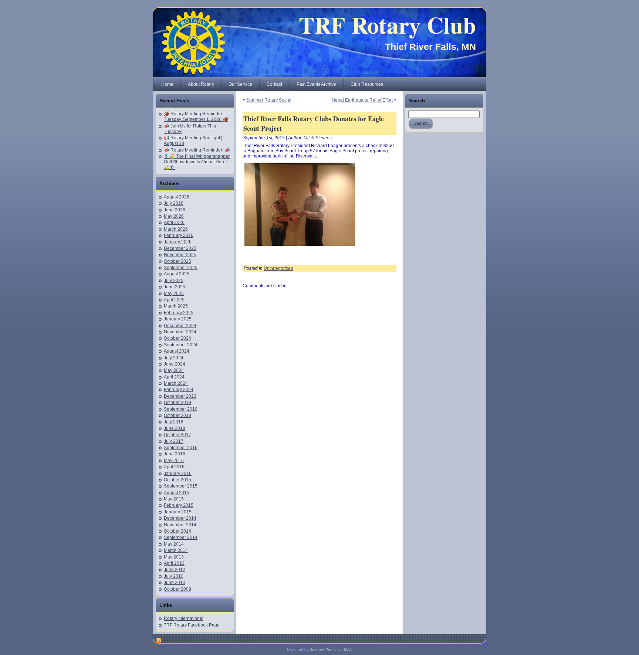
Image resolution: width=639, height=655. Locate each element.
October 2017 (177, 434)
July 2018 (173, 421)
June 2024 (174, 364)
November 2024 (180, 332)
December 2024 (180, 325)
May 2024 (174, 370)
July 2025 (173, 280)
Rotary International (183, 618)
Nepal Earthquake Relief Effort (362, 100)
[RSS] (159, 640)
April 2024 (174, 377)
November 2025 (180, 254)
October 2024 (177, 338)
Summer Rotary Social (268, 100)
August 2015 (176, 492)
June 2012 (174, 569)
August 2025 (176, 273)
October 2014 (177, 531)
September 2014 (180, 537)
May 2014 (174, 544)
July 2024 (173, 357)
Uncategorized (278, 268)
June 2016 (174, 454)
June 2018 (174, 428)
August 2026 (176, 197)
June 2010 (174, 582)
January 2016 (178, 473)
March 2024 (176, 383)
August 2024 (176, 351)
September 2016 (180, 447)
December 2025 (180, 248)
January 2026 (178, 241)
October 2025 (177, 261)
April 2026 (174, 222)
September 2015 (180, 486)
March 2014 (176, 550)
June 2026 (174, 210)
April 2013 (174, 563)
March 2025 (176, 306)
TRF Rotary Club (387, 24)
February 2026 (178, 235)
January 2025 (178, 319)
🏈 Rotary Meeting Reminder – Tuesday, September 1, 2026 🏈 (196, 116)
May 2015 (174, 499)
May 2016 (174, 460)
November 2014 (180, 524)
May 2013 (174, 557)
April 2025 (174, 299)
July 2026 (173, 203)
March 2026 (176, 229)
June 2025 (174, 286)
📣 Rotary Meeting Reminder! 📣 (197, 150)
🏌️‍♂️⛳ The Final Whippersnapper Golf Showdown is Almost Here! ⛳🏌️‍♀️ (197, 162)
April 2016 (174, 466)
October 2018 (177, 415)
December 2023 (180, 396)
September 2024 (180, 344)
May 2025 (174, 293)
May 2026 (174, 216)
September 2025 (180, 267)
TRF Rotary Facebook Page (192, 625)
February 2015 (178, 505)
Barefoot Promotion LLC (330, 649)
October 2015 (177, 479)
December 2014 (180, 518)
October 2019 (177, 402)
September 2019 (180, 409)
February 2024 (178, 389)
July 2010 (173, 576)
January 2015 (178, 512)
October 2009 (177, 589)
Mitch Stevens (318, 137)
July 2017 (173, 441)
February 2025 (178, 312)
